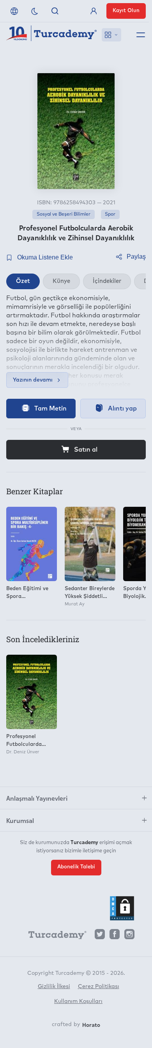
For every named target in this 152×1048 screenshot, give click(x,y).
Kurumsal (20, 820)
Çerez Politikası (98, 986)
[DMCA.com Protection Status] (122, 908)
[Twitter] (100, 936)
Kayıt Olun (126, 10)
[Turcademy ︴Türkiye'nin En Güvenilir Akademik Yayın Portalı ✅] (51, 35)
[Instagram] (129, 936)
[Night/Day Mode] (35, 11)
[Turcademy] (54, 936)
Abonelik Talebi (76, 867)
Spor (110, 214)
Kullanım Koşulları (78, 1001)
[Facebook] (115, 936)
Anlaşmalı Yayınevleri (36, 798)
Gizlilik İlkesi (54, 986)
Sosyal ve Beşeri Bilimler (63, 214)
